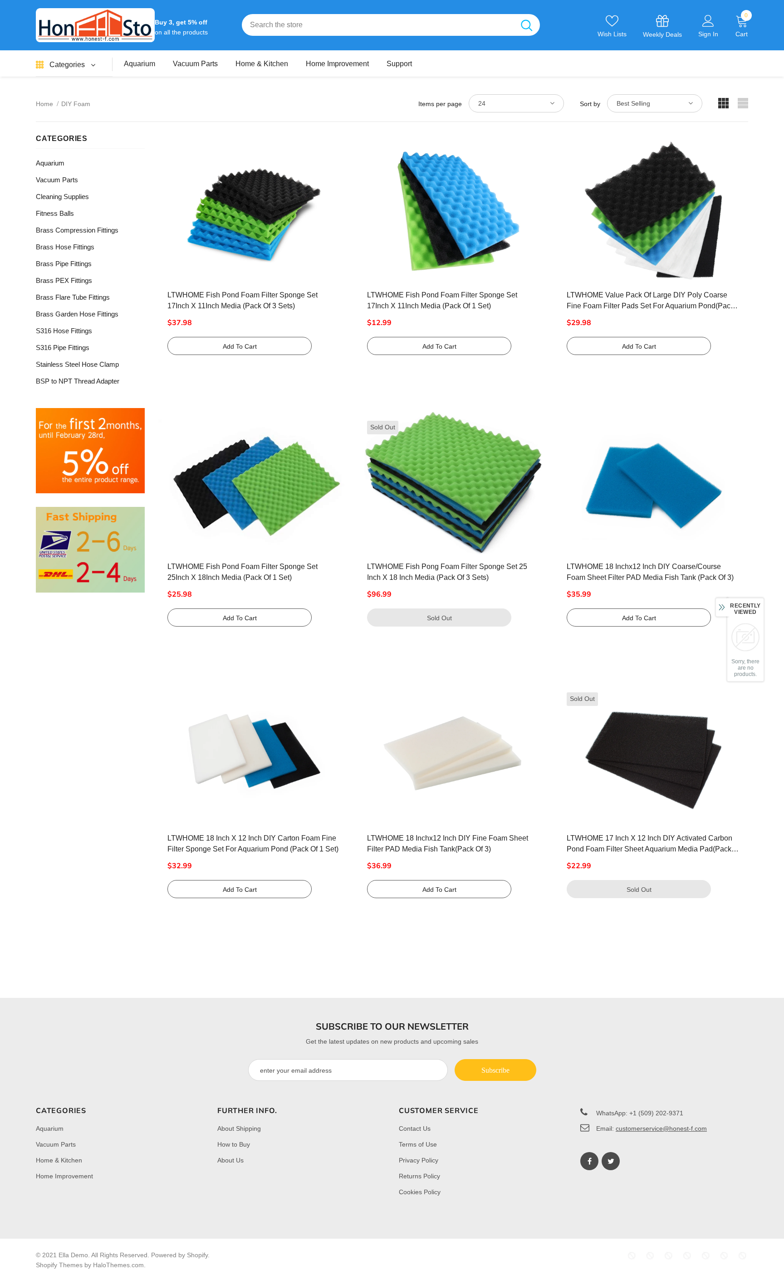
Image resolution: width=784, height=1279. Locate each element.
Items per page (440, 103)
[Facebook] (589, 1161)
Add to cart (240, 346)
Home (44, 103)
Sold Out (439, 618)
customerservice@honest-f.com (661, 1128)
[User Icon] (708, 20)
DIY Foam (75, 103)
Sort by (590, 103)
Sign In (708, 34)
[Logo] (95, 25)
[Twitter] (611, 1161)
